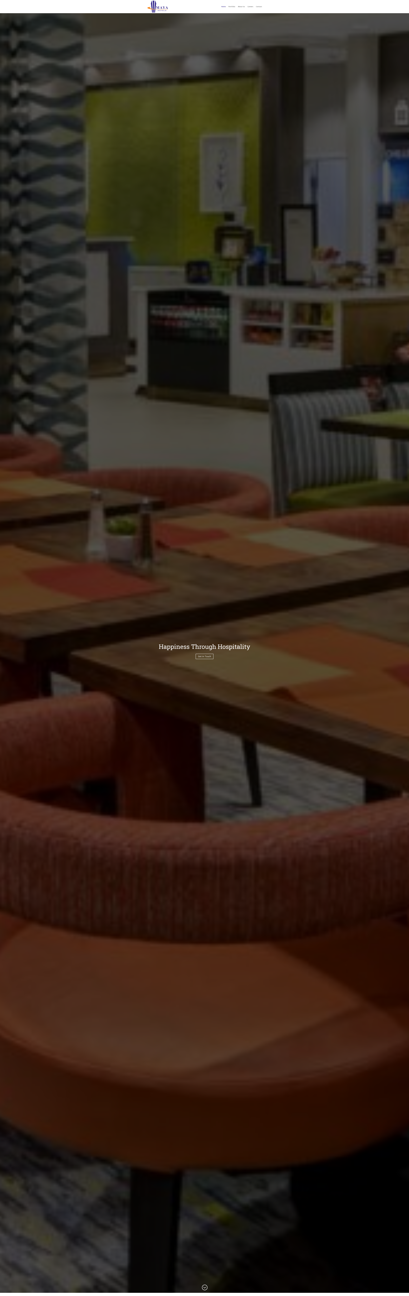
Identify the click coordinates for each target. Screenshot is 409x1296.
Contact (259, 7)
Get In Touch (204, 656)
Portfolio (231, 7)
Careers (250, 7)
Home (223, 7)
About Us (241, 7)
